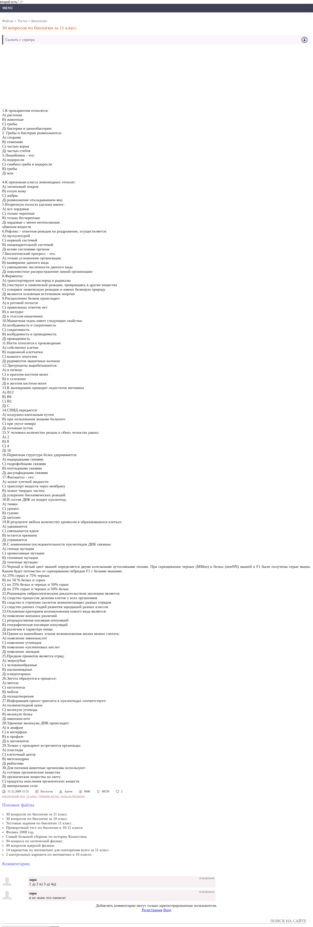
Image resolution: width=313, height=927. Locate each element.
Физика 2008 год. (20, 832)
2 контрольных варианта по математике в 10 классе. (49, 854)
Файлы (7, 21)
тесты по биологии (72, 796)
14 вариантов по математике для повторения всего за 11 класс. (58, 850)
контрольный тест (13, 796)
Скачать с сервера (20, 39)
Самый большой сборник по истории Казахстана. (47, 836)
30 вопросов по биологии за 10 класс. (37, 819)
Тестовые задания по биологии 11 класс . (40, 823)
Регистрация (152, 910)
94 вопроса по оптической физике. (34, 841)
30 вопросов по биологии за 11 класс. (37, 814)
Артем (68, 791)
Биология (39, 21)
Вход (167, 910)
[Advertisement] (108, 77)
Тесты (22, 21)
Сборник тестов (49, 796)
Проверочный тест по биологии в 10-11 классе (44, 827)
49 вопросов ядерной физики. (30, 845)
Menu (7, 8)
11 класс (31, 796)
